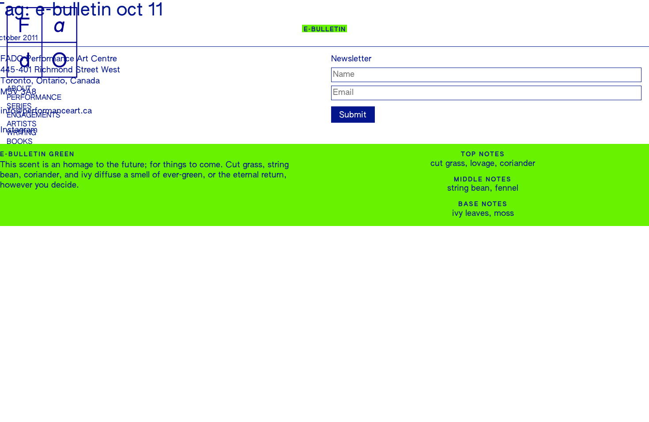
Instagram (19, 130)
